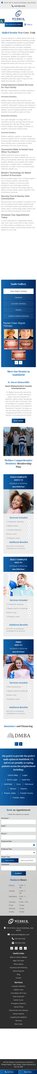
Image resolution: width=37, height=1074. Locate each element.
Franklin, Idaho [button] (19, 798)
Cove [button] (18, 784)
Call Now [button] (10, 1072)
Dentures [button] (18, 1021)
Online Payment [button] (18, 971)
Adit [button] (21, 1067)
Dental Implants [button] (18, 1014)
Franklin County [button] (26, 793)
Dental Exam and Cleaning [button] (18, 1010)
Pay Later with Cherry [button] (14, 24)
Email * (3, 826)
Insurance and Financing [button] (18, 967)
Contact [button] (18, 978)
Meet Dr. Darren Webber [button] (18, 957)
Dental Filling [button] (18, 1007)
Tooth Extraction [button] (18, 996)
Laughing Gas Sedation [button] (18, 1017)
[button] (2, 21)
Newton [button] (24, 789)
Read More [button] (18, 421)
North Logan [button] (12, 780)
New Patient (10, 860)
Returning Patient (27, 860)
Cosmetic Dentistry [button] (18, 986)
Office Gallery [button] (18, 964)
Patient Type (5, 857)
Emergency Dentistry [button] (18, 1003)
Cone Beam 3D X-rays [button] (18, 993)
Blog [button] (18, 974)
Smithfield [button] (8, 784)
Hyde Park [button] (26, 780)
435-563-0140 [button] (19, 6)
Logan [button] (24, 775)
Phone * (4, 834)
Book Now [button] (28, 1072)
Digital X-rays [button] (18, 990)
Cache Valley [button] (13, 775)
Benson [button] (13, 789)
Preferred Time (6, 849)
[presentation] (16, 362)
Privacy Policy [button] (6, 1064)
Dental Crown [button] (18, 1000)
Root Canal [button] (18, 1024)
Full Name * (5, 818)
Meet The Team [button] (18, 961)
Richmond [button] (29, 784)
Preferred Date (6, 841)
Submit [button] (18, 873)
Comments (5, 864)
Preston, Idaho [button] (10, 793)
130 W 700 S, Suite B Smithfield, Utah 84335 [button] (20, 3)
